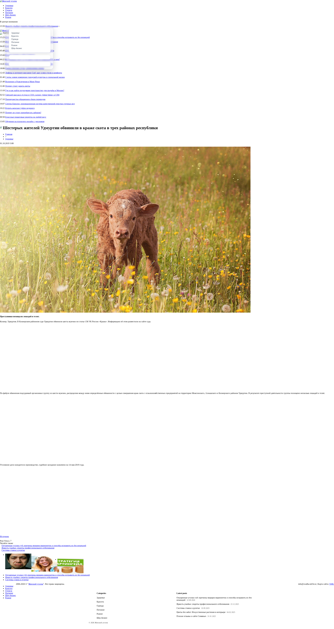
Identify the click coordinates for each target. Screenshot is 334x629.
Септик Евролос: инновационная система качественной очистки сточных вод (40, 104)
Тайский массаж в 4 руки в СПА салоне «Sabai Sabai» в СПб (32, 95)
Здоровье (9, 5)
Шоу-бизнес (10, 15)
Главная (8, 134)
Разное (8, 17)
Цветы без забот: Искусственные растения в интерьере (201, 612)
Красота (8, 8)
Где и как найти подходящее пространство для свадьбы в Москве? (34, 90)
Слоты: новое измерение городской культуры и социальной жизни (35, 77)
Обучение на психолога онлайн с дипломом (24, 121)
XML (331, 584)
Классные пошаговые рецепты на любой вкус (25, 117)
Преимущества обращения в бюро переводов (25, 99)
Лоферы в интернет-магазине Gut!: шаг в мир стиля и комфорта (33, 73)
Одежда (8, 10)
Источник (4, 536)
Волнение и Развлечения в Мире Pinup (22, 81)
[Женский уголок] (8, 1)
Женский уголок (35, 584)
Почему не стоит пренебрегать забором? (23, 112)
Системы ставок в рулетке (13, 550)
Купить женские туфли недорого (20, 108)
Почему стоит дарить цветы (17, 86)
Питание (9, 12)
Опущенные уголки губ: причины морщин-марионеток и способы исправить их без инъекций (44, 545)
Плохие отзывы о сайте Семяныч (191, 616)
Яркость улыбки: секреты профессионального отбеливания (28, 548)
